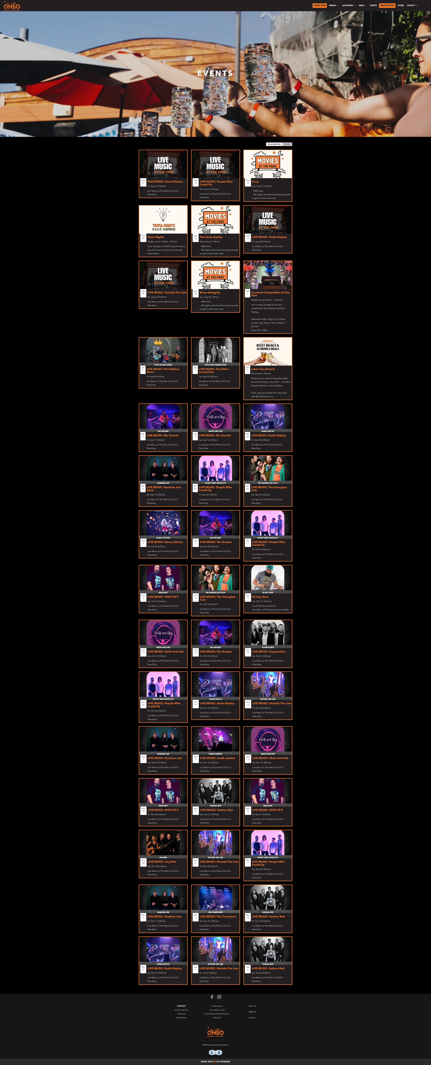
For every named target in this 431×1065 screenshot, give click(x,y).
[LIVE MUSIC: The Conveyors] (215, 910)
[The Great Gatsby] (215, 233)
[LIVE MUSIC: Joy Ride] (163, 856)
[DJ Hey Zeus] (268, 591)
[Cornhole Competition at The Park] (268, 299)
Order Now (320, 6)
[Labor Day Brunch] (268, 370)
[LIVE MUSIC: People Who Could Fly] (215, 177)
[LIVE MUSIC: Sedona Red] (215, 804)
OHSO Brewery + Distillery (215, 1032)
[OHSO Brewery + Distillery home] (12, 6)
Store (401, 6)
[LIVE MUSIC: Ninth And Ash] (163, 645)
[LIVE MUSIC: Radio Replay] (268, 231)
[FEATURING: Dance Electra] (163, 175)
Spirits (373, 6)
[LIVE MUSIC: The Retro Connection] (215, 364)
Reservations (387, 6)
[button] (334, 5)
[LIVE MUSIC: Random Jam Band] (163, 482)
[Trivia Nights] (163, 233)
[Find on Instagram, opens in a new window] (219, 998)
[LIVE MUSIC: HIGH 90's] (163, 591)
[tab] (274, 144)
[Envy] (268, 177)
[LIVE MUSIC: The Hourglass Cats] (268, 482)
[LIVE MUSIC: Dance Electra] (163, 536)
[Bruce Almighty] (215, 288)
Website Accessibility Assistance (215, 1045)
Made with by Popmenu (116, 1061)
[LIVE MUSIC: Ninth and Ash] (268, 752)
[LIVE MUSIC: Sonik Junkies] (215, 752)
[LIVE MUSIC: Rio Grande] (163, 429)
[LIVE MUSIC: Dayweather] (268, 645)
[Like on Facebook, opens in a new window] (212, 998)
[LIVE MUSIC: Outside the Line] (163, 286)
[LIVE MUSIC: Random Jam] (163, 752)
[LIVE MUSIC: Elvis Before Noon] (163, 364)
